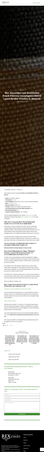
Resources (25, 448)
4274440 (14, 199)
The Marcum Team (12, 203)
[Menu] (41, 3)
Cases (24, 442)
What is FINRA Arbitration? (10, 301)
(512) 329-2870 (15, 359)
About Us (25, 440)
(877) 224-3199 (30, 216)
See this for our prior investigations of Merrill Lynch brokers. (17, 289)
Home (24, 437)
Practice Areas (26, 445)
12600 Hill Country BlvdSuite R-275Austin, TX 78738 (13, 381)
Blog (24, 451)
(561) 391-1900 (36, 2)
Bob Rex (23, 216)
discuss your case (30, 215)
